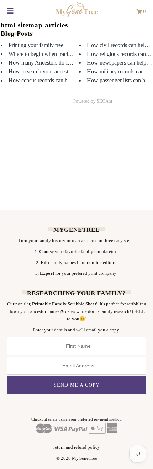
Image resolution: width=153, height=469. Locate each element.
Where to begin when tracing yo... (47, 54)
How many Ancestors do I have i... (48, 63)
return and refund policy (76, 447)
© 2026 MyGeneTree (76, 458)
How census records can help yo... (47, 80)
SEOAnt (104, 101)
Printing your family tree (36, 45)
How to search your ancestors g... (46, 71)
